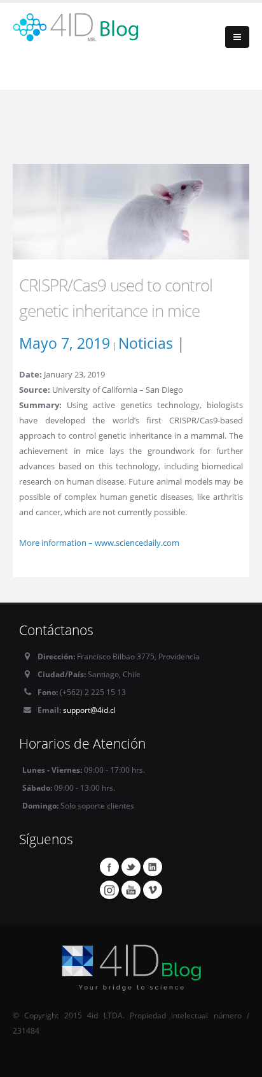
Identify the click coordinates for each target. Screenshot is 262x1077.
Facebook (109, 866)
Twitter (131, 866)
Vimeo (152, 889)
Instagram (109, 889)
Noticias (145, 343)
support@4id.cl (89, 710)
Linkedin (152, 866)
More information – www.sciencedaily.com (99, 542)
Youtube (131, 889)
